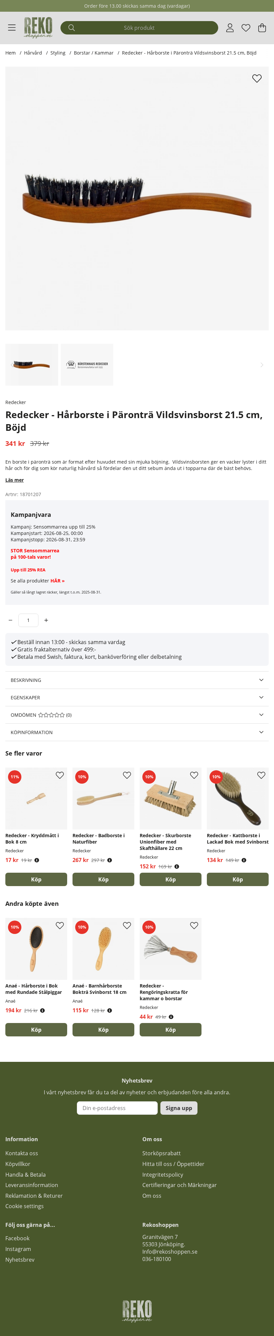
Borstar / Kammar (94, 53)
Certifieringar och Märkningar (179, 1185)
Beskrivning (26, 680)
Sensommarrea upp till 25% (64, 527)
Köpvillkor (17, 1164)
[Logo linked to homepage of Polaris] (38, 27)
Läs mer (14, 480)
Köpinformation (32, 732)
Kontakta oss (21, 1153)
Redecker (15, 402)
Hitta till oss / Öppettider (173, 1164)
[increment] (46, 620)
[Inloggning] (230, 28)
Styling (57, 53)
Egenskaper (25, 697)
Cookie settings (24, 1206)
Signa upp (179, 1108)
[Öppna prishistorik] (36, 860)
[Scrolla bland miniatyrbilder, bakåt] (12, 364)
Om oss (151, 1195)
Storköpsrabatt (161, 1153)
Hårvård (33, 53)
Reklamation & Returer (34, 1195)
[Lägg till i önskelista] (257, 78)
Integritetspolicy (162, 1174)
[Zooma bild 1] (137, 198)
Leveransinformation (31, 1185)
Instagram (18, 1249)
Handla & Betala (25, 1174)
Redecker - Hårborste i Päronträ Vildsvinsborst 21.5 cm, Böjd (189, 53)
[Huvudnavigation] (11, 28)
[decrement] (10, 620)
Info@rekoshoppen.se (169, 1251)
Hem (10, 53)
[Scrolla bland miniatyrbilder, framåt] (262, 364)
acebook (18, 1238)
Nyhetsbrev (19, 1259)
